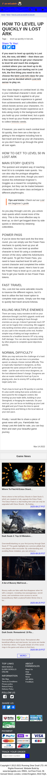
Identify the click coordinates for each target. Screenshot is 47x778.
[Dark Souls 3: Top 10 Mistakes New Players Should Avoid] (23, 521)
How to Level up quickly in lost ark (23, 15)
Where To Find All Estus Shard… (17, 489)
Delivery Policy (7, 689)
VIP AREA (29, 679)
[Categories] (3, 9)
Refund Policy (7, 686)
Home (3, 15)
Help (27, 672)
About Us (29, 669)
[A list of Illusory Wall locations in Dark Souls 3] (23, 568)
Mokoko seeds (18, 121)
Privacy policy (7, 684)
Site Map (5, 679)
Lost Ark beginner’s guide (26, 202)
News (8, 15)
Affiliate (28, 674)
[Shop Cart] (44, 9)
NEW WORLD (7, 667)
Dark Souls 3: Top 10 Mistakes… (17, 536)
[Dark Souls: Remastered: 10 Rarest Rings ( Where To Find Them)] (23, 618)
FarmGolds (28, 422)
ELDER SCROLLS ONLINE (9, 670)
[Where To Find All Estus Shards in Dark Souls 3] (23, 475)
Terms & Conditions (9, 682)
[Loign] (38, 9)
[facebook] (5, 697)
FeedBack (29, 682)
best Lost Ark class (25, 76)
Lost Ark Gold (16, 425)
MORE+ (23, 656)
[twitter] (12, 697)
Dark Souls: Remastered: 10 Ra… (18, 632)
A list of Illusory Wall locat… (15, 583)
